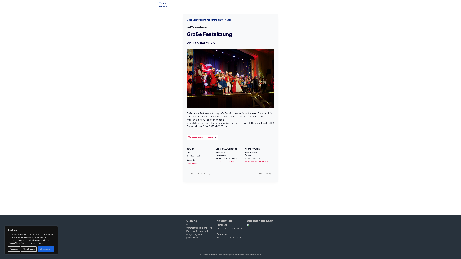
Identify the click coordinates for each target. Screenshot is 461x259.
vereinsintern (192, 163)
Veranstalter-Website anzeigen (257, 161)
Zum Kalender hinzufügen (202, 137)
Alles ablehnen (29, 249)
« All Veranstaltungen (197, 27)
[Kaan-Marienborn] (167, 5)
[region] (31, 240)
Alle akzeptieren (46, 249)
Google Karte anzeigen (225, 161)
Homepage (222, 225)
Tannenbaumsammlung (199, 173)
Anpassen (14, 249)
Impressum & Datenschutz (229, 228)
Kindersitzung (265, 173)
